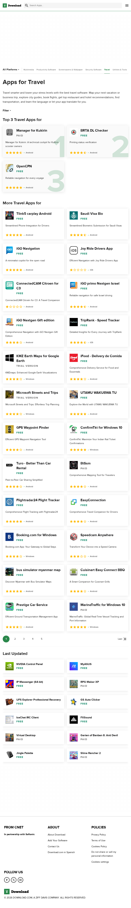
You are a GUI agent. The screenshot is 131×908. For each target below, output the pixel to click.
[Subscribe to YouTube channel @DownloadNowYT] (20, 880)
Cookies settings (100, 861)
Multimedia (29, 69)
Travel (107, 69)
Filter (6, 110)
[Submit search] (26, 5)
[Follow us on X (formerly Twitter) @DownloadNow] (13, 880)
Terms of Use (98, 840)
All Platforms (10, 69)
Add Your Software (57, 840)
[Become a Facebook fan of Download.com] (7, 880)
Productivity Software (46, 69)
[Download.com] (12, 5)
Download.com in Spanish (61, 852)
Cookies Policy (99, 846)
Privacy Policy (98, 834)
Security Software (93, 69)
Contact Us (53, 846)
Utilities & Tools (120, 69)
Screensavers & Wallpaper (71, 69)
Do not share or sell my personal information (103, 854)
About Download (56, 834)
